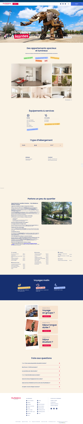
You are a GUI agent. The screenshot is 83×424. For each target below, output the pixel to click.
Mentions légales (18, 421)
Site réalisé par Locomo (52, 421)
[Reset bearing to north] (82, 166)
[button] (15, 4)
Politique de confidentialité (36, 421)
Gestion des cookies (44, 421)
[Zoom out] (82, 165)
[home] (7, 4)
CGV (30, 421)
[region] (41, 176)
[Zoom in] (82, 164)
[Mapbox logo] (2, 188)
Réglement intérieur (25, 421)
